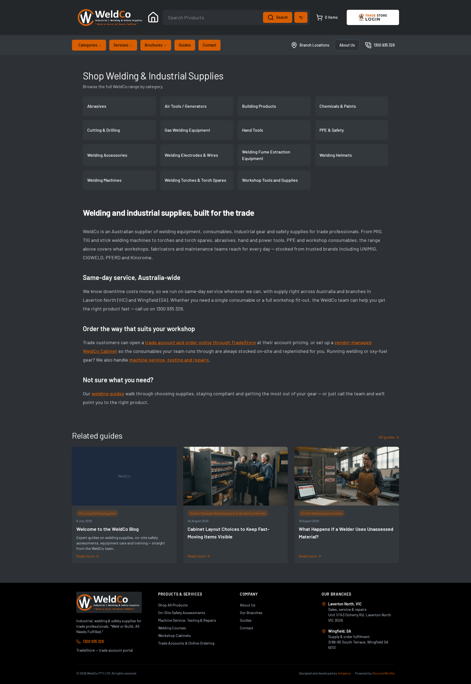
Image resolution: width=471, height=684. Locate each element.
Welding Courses (172, 628)
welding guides (108, 393)
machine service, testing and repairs (169, 360)
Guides (185, 45)
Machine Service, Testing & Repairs (187, 620)
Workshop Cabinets (174, 635)
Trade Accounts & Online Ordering (186, 643)
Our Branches (251, 612)
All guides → (389, 437)
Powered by (375, 673)
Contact (209, 45)
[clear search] (300, 17)
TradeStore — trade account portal (104, 650)
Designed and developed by (325, 673)
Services (121, 45)
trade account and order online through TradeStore (200, 342)
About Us (347, 45)
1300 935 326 (93, 641)
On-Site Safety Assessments (181, 612)
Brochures (153, 45)
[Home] (153, 17)
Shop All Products (173, 605)
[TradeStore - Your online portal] (373, 17)
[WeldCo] (109, 602)
